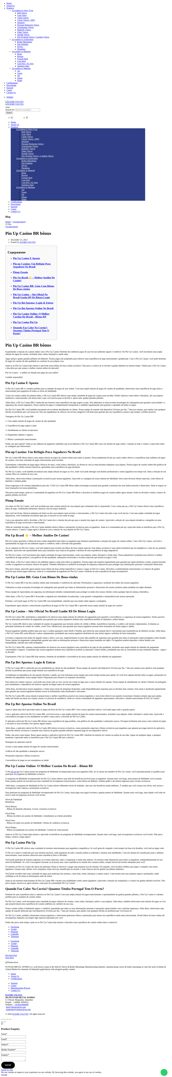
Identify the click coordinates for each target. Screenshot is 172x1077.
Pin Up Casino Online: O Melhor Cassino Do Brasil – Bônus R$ (31, 315)
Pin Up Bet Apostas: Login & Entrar (33, 302)
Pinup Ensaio (20, 272)
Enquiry (5, 1055)
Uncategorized (19, 222)
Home (9, 3)
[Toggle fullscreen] (7, 1019)
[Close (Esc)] (2, 1019)
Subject (4, 1044)
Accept (4, 1075)
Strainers (21, 22)
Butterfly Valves (24, 30)
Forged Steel (22, 59)
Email (4, 1039)
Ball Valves (22, 13)
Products (10, 8)
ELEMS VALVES (13, 995)
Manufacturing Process (20, 988)
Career (9, 90)
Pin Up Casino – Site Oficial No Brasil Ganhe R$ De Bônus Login (31, 296)
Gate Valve (22, 15)
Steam (19, 78)
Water (19, 80)
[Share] (5, 1019)
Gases (19, 73)
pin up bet (15, 772)
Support (9, 88)
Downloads (11, 85)
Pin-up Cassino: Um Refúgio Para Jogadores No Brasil (32, 265)
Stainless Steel (23, 66)
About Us (10, 6)
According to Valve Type (22, 10)
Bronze (20, 56)
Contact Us (11, 92)
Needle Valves (23, 35)
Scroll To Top (7, 1070)
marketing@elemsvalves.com (18, 1009)
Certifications (12, 83)
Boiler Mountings (24, 42)
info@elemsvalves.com (16, 1007)
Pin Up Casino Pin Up (25, 322)
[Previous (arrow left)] (2, 1021)
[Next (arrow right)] (5, 1021)
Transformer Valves (25, 27)
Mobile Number (8, 1050)
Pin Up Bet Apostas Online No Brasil (33, 308)
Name (4, 1034)
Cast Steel (21, 61)
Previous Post (11, 955)
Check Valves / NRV (26, 20)
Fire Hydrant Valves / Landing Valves (33, 37)
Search (9, 113)
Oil (18, 76)
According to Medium (21, 68)
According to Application (22, 39)
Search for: (10, 110)
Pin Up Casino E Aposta (26, 258)
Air (18, 71)
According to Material (21, 51)
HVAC (20, 47)
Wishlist (9, 97)
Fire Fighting (22, 44)
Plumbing (21, 49)
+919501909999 (21, 1005)
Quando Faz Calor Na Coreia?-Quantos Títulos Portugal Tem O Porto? (31, 330)
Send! (8, 1065)
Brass (19, 54)
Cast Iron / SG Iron (25, 63)
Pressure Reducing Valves (28, 25)
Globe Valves (23, 18)
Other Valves (22, 32)
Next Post (9, 958)
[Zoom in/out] (10, 1019)
